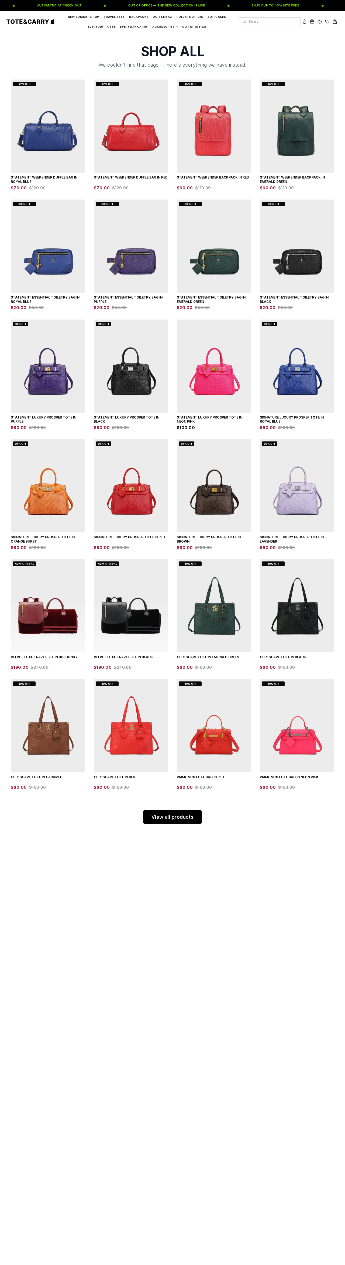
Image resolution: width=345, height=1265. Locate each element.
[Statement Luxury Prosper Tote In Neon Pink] (214, 366)
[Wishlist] (327, 21)
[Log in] (304, 21)
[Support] (319, 21)
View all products (172, 817)
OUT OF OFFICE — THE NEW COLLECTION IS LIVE (158, 5)
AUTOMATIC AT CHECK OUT (51, 5)
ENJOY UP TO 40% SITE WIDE (267, 5)
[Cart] (335, 21)
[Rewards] (312, 21)
